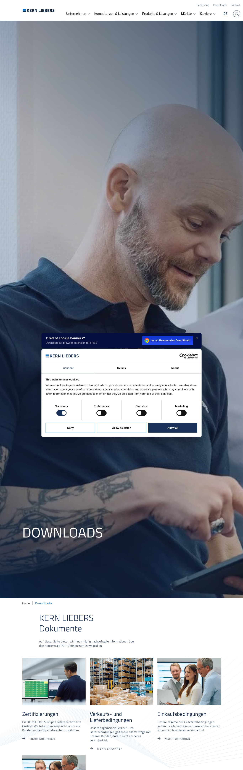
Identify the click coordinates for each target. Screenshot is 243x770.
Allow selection (121, 427)
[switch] (101, 413)
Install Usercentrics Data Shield (170, 340)
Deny (70, 427)
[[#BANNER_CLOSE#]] (196, 338)
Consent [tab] (68, 367)
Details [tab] (121, 367)
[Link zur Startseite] (38, 10)
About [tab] (175, 367)
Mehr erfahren (42, 738)
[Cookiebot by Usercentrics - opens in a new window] (182, 356)
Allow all (172, 427)
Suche (236, 13)
